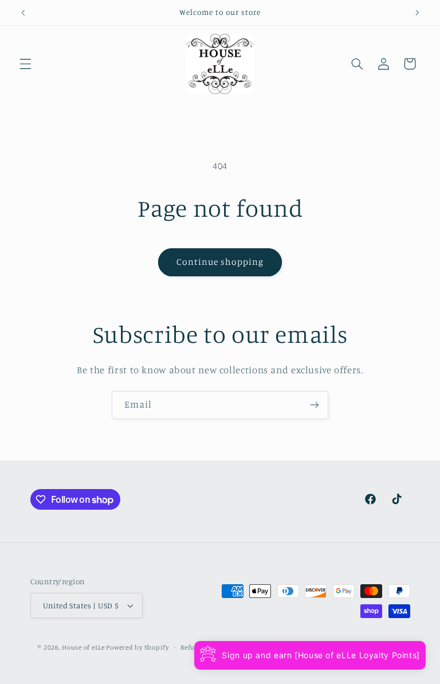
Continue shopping (220, 261)
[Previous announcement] (23, 12)
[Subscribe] (314, 405)
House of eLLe (84, 647)
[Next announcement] (417, 12)
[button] (25, 63)
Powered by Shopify (137, 647)
